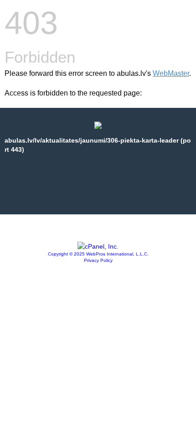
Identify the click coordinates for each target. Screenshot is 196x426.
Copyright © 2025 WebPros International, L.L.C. (98, 253)
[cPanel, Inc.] (98, 246)
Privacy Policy (98, 260)
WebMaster (171, 73)
